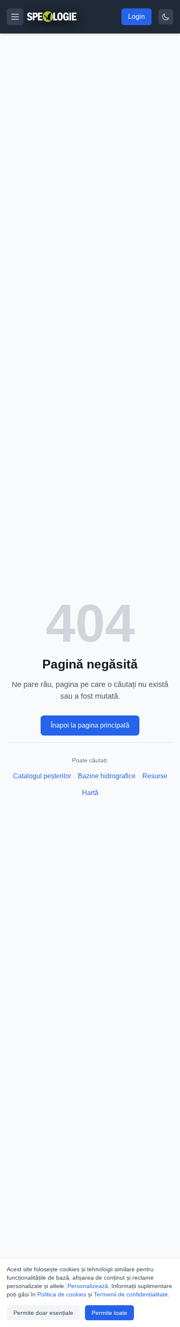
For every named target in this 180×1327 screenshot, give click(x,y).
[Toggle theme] (165, 16)
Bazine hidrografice (107, 776)
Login (136, 16)
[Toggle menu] (15, 16)
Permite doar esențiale (43, 1312)
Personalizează (87, 1286)
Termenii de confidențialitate (131, 1294)
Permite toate (109, 1312)
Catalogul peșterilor (42, 776)
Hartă (90, 792)
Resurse (154, 776)
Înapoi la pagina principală (90, 725)
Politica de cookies (61, 1294)
